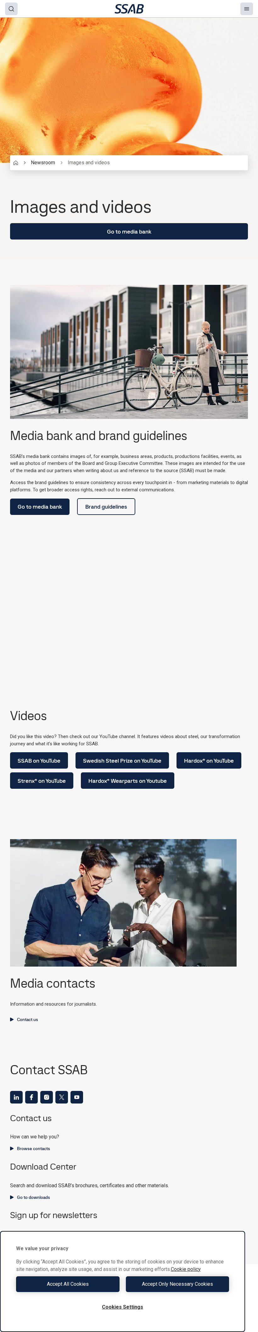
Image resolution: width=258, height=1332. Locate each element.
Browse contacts (33, 1148)
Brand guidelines (106, 506)
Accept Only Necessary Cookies (177, 1284)
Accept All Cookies (68, 1284)
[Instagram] (46, 1097)
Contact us (27, 1019)
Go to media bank (129, 231)
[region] (122, 1281)
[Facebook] (31, 1097)
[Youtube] (76, 1097)
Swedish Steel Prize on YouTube (122, 760)
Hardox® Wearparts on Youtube (127, 780)
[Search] (11, 9)
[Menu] (246, 9)
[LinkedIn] (16, 1097)
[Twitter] (61, 1097)
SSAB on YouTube (39, 760)
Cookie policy (186, 1269)
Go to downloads (33, 1197)
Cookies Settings (122, 1307)
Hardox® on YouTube (209, 760)
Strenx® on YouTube (42, 780)
